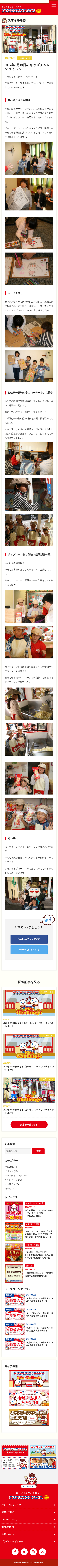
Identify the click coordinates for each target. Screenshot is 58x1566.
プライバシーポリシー (12, 1541)
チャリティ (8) (12, 1184)
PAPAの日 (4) (11, 1167)
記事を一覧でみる (29, 1124)
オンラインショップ (11, 1505)
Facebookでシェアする (29, 939)
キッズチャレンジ (24, 58)
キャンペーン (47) (13, 1180)
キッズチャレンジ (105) (16, 1175)
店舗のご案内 (8, 1512)
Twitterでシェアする (29, 950)
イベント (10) (11, 1171)
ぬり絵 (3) (9, 1188)
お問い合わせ (8, 1534)
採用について (8, 1527)
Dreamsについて (9, 1519)
